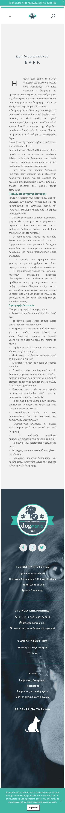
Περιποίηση (33, 686)
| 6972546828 (42, 617)
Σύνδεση (32, 653)
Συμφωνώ (33, 807)
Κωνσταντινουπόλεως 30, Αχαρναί (34, 628)
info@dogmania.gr (34, 623)
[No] (61, 800)
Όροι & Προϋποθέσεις (33, 573)
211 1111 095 (26, 617)
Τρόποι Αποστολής (32, 584)
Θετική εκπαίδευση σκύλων (32, 697)
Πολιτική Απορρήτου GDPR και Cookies (32, 579)
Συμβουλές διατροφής (32, 680)
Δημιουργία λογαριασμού (32, 647)
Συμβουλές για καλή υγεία (32, 691)
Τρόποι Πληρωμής (32, 590)
